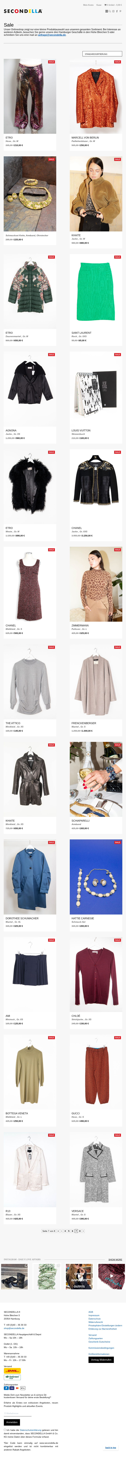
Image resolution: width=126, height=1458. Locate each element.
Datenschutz (95, 1318)
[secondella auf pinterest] (120, 11)
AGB (91, 1312)
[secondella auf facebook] (117, 11)
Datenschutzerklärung (30, 1430)
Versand (92, 1335)
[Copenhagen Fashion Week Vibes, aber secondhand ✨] (79, 1276)
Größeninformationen (99, 1354)
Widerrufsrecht (96, 1322)
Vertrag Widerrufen (101, 1359)
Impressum (94, 1315)
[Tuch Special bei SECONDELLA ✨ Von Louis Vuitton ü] (46, 1276)
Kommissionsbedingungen (101, 1348)
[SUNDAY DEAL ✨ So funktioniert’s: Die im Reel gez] (111, 1276)
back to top (110, 1447)
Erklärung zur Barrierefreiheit (103, 1329)
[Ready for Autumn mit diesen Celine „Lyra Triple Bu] (14, 1276)
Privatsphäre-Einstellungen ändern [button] (105, 1325)
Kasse (98, 5)
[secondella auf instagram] (113, 11)
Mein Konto (88, 5)
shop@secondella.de (14, 1328)
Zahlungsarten (96, 1338)
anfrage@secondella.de (52, 35)
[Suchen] (110, 11)
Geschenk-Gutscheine (99, 1342)
